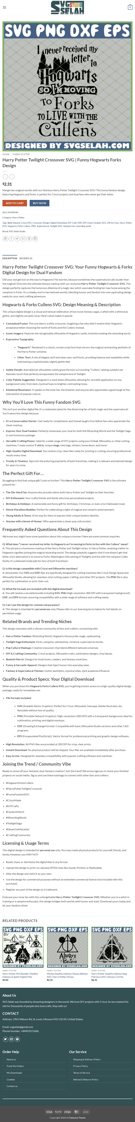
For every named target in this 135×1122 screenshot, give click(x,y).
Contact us (12, 1086)
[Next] (132, 957)
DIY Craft (72, 222)
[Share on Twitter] (17, 238)
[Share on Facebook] (11, 238)
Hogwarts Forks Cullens (19, 226)
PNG (33, 226)
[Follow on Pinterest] (17, 1039)
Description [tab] (9, 258)
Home (6, 154)
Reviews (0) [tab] (25, 258)
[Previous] (2, 957)
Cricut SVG (26, 222)
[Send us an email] (11, 1039)
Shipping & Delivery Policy (86, 1059)
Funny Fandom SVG (96, 222)
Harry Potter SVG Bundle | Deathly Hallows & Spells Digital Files (20, 975)
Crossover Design (41, 222)
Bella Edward (14, 222)
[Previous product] (11, 176)
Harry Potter (21, 154)
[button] (4, 7)
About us (11, 1059)
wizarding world (83, 226)
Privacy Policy (80, 1066)
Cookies (11, 1079)
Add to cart (15, 203)
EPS (84, 222)
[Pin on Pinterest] (29, 238)
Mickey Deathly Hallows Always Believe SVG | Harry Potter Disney (67, 975)
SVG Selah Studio (17, 231)
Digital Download (58, 222)
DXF (80, 222)
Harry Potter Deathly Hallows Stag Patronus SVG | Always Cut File (109, 975)
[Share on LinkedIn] (35, 238)
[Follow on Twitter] (5, 1039)
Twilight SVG (56, 226)
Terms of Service (81, 1072)
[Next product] (5, 176)
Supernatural (43, 226)
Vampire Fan (69, 226)
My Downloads (14, 1072)
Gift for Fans (113, 222)
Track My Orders (15, 1066)
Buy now (39, 203)
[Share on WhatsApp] (5, 238)
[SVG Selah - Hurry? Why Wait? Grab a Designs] (67, 7)
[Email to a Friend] (23, 238)
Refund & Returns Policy (85, 1079)
